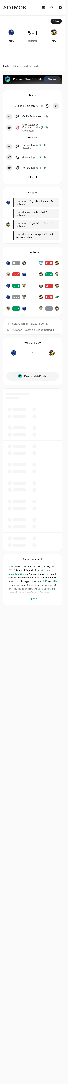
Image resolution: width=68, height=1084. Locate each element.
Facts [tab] (6, 65)
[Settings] (60, 7)
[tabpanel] (32, 310)
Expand (33, 598)
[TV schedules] (44, 7)
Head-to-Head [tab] (30, 65)
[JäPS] (13, 355)
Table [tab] (16, 65)
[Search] (52, 7)
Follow (56, 21)
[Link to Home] (14, 7)
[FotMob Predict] (32, 79)
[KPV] (51, 355)
